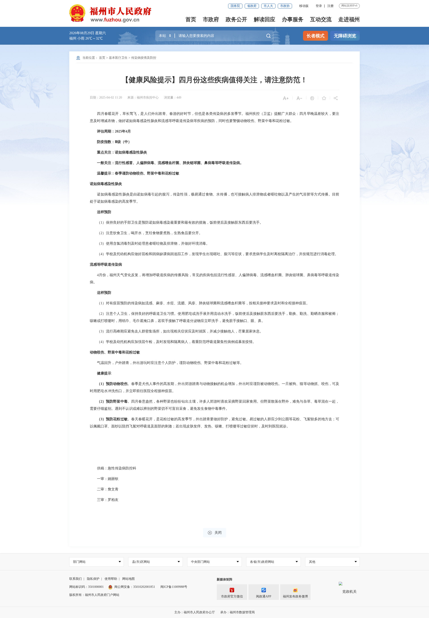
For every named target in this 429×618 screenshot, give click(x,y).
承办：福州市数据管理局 (237, 612)
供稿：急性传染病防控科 (113, 468)
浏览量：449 (172, 97)
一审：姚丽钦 (104, 479)
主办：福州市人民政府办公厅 (194, 612)
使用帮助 (111, 578)
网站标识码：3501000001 (86, 587)
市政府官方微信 (232, 596)
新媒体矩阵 (224, 579)
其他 (312, 561)
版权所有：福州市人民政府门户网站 (94, 595)
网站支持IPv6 (349, 5)
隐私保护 (93, 578)
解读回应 (264, 19)
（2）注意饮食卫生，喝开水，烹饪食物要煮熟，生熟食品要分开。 (146, 233)
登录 (319, 6)
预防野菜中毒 (116, 401)
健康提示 (104, 373)
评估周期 (104, 131)
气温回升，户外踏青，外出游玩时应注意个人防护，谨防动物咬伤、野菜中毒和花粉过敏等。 (167, 363)
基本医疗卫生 (118, 57)
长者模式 (315, 35)
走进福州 (349, 19)
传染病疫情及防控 (143, 57)
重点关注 (104, 152)
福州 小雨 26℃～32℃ (86, 38)
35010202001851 (144, 587)
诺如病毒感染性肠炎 (131, 152)
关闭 (215, 532)
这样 (100, 212)
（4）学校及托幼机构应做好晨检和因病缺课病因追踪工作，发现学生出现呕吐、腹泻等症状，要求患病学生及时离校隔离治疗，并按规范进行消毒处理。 (214, 254)
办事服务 (292, 19)
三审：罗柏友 (104, 500)
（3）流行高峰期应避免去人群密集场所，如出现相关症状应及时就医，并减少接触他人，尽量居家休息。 (176, 331)
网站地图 (128, 578)
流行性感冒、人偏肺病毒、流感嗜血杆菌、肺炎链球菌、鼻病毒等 (167, 163)
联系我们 (75, 578)
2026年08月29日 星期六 (87, 33)
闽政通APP (263, 596)
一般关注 (104, 163)
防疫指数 (104, 142)
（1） (101, 384)
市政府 (211, 19)
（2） (101, 401)
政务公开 (236, 19)
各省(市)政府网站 (262, 561)
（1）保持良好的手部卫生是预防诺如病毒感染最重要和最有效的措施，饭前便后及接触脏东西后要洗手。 (176, 222)
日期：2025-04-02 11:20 (106, 97)
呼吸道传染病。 (231, 163)
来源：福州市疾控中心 (143, 97)
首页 (190, 19)
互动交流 (321, 19)
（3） (101, 419)
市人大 (268, 6)
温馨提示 (104, 173)
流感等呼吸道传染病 (106, 264)
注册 (330, 6)
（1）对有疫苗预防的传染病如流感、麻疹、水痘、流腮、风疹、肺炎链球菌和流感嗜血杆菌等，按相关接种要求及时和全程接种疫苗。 (200, 303)
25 (120, 131)
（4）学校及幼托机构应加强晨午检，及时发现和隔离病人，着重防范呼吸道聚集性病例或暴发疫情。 (173, 342)
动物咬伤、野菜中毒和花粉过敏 (154, 173)
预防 (107, 212)
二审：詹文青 (104, 489)
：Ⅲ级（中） (121, 142)
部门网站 (79, 561)
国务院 (235, 6)
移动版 (304, 6)
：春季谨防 (120, 173)
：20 (114, 131)
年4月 (126, 131)
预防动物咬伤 (116, 384)
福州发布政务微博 (295, 596)
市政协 (285, 6)
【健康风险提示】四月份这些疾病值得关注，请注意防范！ (214, 80)
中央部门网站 (200, 561)
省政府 (252, 6)
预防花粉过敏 (116, 419)
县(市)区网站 (141, 561)
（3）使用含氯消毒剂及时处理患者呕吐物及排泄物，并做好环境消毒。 (150, 243)
